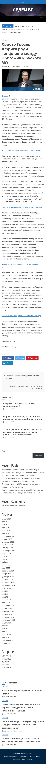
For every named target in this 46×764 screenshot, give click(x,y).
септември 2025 (8, 551)
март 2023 (6, 637)
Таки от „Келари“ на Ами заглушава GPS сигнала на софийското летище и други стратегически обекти (23, 432)
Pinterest (33, 358)
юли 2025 (6, 556)
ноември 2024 (7, 580)
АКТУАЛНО (5, 40)
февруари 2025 (8, 571)
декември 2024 (8, 577)
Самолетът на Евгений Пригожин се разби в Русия (22, 207)
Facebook (8, 358)
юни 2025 (6, 559)
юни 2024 (6, 594)
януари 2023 (7, 643)
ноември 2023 (7, 614)
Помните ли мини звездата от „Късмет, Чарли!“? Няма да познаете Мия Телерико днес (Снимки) (21, 707)
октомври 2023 (8, 617)
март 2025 (6, 568)
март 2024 (6, 603)
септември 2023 (8, 620)
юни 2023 (6, 629)
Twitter (21, 358)
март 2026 (6, 533)
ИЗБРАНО (6, 665)
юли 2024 (6, 591)
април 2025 (6, 565)
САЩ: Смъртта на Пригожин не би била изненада (21, 316)
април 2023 (6, 634)
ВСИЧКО (5, 662)
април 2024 (6, 600)
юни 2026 (6, 525)
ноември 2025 (7, 545)
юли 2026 (6, 522)
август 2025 (6, 553)
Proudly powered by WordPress (16, 756)
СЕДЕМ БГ (23, 10)
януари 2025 (7, 574)
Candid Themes (27, 759)
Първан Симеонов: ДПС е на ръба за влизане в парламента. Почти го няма (22, 418)
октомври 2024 (8, 582)
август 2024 (6, 588)
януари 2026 (7, 539)
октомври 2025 (8, 548)
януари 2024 (7, 608)
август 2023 (6, 623)
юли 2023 (6, 626)
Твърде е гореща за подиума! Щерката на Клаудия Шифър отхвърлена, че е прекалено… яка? (23, 724)
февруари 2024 (8, 605)
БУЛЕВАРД (6, 659)
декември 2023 (8, 611)
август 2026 (6, 519)
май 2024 (5, 597)
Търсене (5, 451)
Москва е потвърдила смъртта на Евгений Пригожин (22, 150)
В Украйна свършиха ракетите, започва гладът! (19, 404)
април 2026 (6, 530)
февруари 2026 (8, 536)
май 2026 (5, 527)
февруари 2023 (8, 640)
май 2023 (5, 631)
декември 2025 (8, 542)
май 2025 (5, 562)
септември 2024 (8, 585)
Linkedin (8, 363)
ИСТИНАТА (6, 668)
